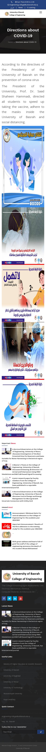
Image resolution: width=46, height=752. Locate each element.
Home (10, 42)
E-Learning (31, 7)
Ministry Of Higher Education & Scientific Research (23, 664)
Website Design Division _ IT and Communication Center (19, 745)
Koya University (9, 699)
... (13, 533)
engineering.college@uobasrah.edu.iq (24, 5)
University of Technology (13, 688)
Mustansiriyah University (13, 693)
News (20, 7)
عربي (12, 7)
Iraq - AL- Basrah (8, 721)
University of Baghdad (12, 676)
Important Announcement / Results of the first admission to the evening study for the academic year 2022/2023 (27, 526)
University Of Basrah (23, 748)
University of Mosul (11, 682)
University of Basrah (11, 670)
